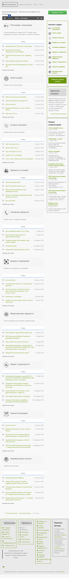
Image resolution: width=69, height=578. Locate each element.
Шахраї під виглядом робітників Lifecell (17, 249)
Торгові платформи (19, 413)
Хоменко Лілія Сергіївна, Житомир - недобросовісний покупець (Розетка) (16, 482)
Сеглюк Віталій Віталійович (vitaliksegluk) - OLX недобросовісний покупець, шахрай (18, 493)
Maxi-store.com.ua (11, 113)
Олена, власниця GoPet (12, 182)
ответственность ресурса (59, 114)
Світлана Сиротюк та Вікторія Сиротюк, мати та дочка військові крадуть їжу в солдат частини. (17, 291)
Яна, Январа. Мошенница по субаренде (17, 396)
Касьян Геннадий (54, 151)
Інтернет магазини (18, 125)
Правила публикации (25, 4)
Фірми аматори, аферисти (21, 313)
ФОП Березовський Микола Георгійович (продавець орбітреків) (17, 337)
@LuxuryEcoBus (10, 200)
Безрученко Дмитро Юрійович (14, 478)
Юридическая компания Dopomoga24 (17, 353)
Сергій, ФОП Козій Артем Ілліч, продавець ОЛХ (18, 56)
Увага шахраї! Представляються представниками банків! (15, 236)
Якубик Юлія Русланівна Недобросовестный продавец (14, 51)
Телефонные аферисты (42, 534)
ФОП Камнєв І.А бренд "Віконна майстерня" (19, 332)
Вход (41, 4)
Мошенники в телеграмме (13, 296)
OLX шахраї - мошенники (21, 25)
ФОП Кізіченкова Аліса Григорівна (15, 97)
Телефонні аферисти (19, 212)
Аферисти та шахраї (19, 170)
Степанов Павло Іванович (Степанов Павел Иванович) (18, 284)
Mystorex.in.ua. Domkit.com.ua (53, 204)
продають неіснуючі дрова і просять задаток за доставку (19, 301)
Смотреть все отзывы (8, 70)
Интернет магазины (41, 551)
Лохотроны (25, 532)
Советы (35, 4)
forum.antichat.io (10, 104)
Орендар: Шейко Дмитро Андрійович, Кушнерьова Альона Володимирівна (16, 401)
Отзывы (23, 41)
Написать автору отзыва (57, 80)
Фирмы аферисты (40, 542)
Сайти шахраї (16, 78)
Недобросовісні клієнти (20, 458)
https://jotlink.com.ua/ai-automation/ (17, 342)
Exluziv (63, 572)
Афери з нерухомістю (20, 364)
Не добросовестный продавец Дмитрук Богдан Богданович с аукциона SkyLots (17, 435)
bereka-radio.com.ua (11, 148)
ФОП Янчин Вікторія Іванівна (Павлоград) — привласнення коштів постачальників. (18, 446)
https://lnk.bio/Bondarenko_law (15, 186)
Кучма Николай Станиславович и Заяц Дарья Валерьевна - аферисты (17, 391)
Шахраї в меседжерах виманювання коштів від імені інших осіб (18, 196)
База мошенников (23, 529)
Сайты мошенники (40, 527)
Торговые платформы (41, 556)
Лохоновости (26, 542)
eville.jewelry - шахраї (55, 139)
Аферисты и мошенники (42, 522)
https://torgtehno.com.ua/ (13, 151)
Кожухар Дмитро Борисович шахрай (16, 61)
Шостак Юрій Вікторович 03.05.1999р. (17, 231)
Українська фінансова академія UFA (16, 101)
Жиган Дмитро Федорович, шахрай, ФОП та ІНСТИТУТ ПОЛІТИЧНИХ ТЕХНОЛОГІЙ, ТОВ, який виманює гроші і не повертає (19, 347)
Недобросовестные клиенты (43, 560)
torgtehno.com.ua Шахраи (13, 155)
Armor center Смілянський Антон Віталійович (19, 159)
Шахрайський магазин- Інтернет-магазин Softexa (17, 109)
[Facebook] (9, 15)
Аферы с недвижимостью (42, 547)
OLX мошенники (44, 530)
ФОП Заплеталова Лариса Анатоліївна (57, 177)
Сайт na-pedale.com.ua (12, 144)
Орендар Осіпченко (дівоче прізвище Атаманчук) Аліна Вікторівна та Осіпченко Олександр (18, 385)
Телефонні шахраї (11, 246)
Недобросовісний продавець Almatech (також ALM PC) (17, 441)
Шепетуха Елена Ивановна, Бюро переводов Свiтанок (15, 190)
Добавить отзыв (57, 13)
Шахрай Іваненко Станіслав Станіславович (18, 46)
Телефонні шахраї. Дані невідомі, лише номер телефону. (17, 241)
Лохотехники (26, 539)
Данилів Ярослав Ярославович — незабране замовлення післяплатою (19, 499)
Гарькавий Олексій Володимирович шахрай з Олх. (19, 65)
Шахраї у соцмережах (19, 261)
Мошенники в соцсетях (42, 538)
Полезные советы (24, 536)
